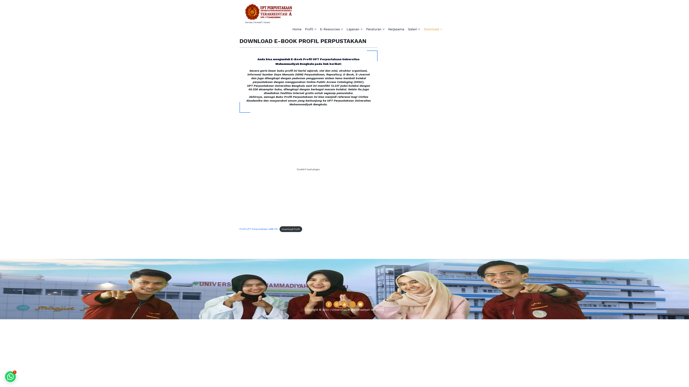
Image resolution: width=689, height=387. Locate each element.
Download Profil (291, 229)
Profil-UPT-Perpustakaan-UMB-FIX (259, 229)
